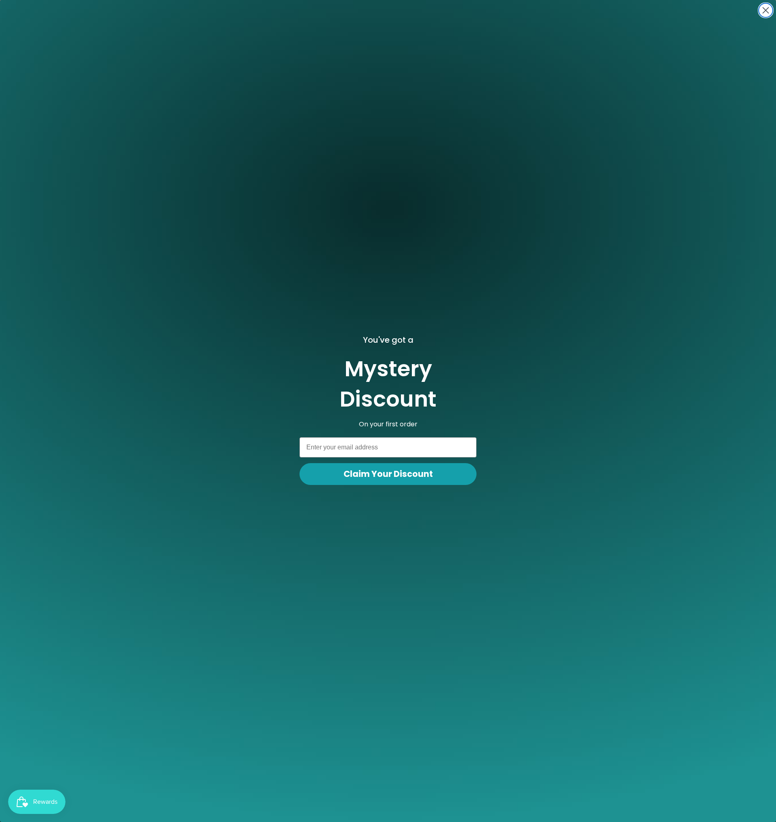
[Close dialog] (766, 10)
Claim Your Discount (388, 474)
